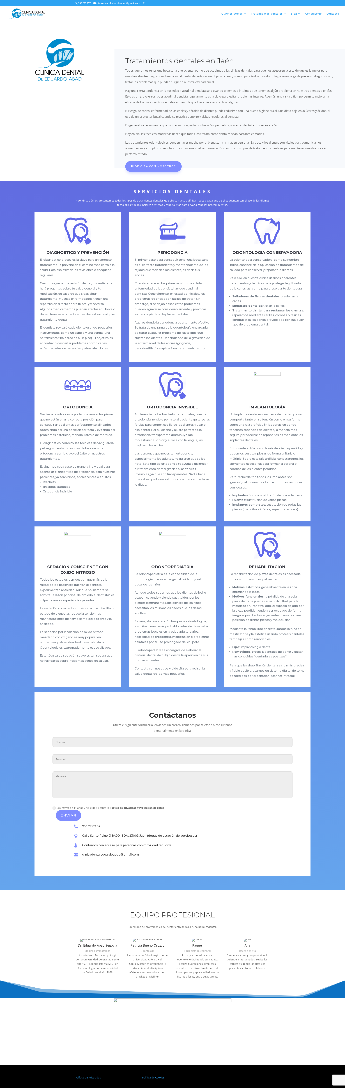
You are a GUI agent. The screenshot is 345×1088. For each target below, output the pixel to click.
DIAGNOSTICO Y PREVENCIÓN (77, 252)
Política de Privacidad (88, 1077)
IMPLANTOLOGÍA (267, 407)
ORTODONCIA (78, 407)
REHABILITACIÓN (267, 566)
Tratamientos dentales (267, 13)
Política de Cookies (153, 1077)
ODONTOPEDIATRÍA (172, 566)
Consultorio (313, 13)
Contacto (332, 13)
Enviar (68, 815)
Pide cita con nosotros (153, 166)
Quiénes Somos (232, 13)
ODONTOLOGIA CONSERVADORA (267, 252)
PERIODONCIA (172, 252)
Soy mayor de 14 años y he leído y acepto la (110, 807)
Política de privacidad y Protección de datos (137, 807)
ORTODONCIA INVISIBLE (172, 407)
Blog (294, 13)
